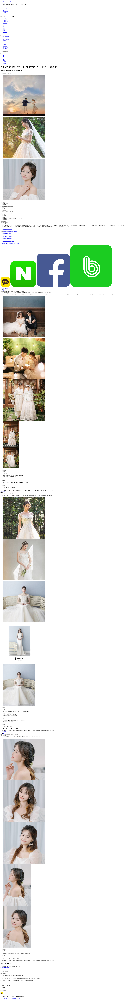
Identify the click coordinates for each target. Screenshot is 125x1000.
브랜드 (4, 12)
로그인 (4, 1)
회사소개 (3, 998)
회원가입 (9, 1)
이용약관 (8, 998)
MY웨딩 (5, 18)
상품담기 (3, 243)
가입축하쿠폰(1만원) (7, 229)
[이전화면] (3, 55)
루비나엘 (3, 491)
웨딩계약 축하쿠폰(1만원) (8, 241)
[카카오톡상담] (2, 994)
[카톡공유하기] (5, 286)
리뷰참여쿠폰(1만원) (7, 236)
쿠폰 (4, 14)
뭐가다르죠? (6, 8)
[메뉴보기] (3, 59)
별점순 (7, 967)
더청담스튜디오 (4, 288)
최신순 (3, 967)
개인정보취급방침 (16, 998)
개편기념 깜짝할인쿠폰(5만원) (10, 231)
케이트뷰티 (3, 731)
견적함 (4, 20)
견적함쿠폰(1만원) (7, 233)
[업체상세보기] (3, 290)
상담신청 (11, 243)
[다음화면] (3, 56)
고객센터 (5, 23)
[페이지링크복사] (112, 286)
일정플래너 (5, 21)
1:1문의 (6, 243)
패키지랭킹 (5, 11)
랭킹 (4, 28)
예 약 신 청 (16, 243)
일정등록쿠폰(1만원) (7, 238)
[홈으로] (3, 58)
